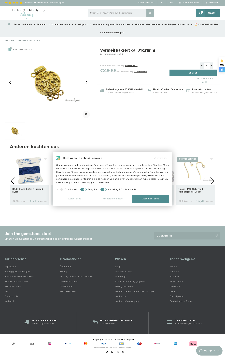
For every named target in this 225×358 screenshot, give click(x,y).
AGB (7, 291)
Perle (173, 291)
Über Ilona (65, 267)
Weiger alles (74, 199)
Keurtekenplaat (68, 291)
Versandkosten (131, 66)
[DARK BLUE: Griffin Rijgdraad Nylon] (29, 170)
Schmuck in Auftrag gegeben (130, 281)
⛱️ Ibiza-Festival (204, 24)
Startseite (9, 41)
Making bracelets (124, 286)
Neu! (216, 24)
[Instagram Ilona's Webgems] (112, 352)
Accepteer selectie (113, 199)
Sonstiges (80, 24)
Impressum (10, 267)
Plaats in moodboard (22, 50)
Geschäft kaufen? (146, 3)
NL (162, 3)
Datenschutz (11, 296)
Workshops (121, 276)
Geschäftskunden (69, 281)
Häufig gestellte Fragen (17, 271)
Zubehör (174, 271)
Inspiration (120, 296)
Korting (63, 271)
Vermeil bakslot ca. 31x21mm (30, 41)
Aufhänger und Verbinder (178, 24)
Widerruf (9, 301)
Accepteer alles (150, 199)
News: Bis (175, 286)
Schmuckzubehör (61, 24)
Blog (117, 267)
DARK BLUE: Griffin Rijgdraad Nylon (27, 190)
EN (171, 3)
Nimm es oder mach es (148, 24)
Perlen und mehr (23, 24)
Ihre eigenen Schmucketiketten (76, 276)
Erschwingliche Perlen (181, 301)
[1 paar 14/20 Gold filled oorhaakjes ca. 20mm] (195, 170)
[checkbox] (66, 189)
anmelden (213, 3)
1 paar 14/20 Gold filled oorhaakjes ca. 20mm (190, 190)
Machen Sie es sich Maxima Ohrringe (134, 291)
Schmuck (42, 24)
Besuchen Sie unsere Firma (19, 276)
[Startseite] (9, 24)
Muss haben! (176, 281)
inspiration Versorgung (127, 301)
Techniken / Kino (123, 271)
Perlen (173, 267)
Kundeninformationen (16, 281)
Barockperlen (177, 296)
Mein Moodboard (190, 3)
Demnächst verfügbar (112, 32)
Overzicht (162, 158)
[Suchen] (150, 13)
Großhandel (66, 286)
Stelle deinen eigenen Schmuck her (110, 24)
